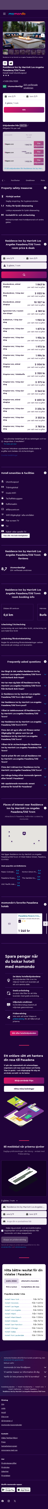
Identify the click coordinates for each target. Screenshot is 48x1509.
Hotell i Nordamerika (25, 1387)
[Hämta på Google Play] (8, 1489)
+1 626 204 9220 (10, 81)
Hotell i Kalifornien (14, 1389)
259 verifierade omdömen (31, 86)
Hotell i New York (12, 1299)
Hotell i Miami (10, 1314)
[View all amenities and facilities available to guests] (45, 473)
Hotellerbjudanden (8, 1387)
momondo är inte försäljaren (17, 1367)
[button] (4, 14)
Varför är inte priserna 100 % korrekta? (21, 1377)
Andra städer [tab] (11, 1281)
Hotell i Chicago (11, 1328)
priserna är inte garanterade (13, 1360)
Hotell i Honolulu (12, 1303)
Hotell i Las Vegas (12, 1307)
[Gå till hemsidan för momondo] (17, 13)
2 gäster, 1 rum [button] (11, 103)
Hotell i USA (39, 1387)
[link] (24, 1033)
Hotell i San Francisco (13, 1325)
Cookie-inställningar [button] (9, 455)
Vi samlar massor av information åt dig (21, 1372)
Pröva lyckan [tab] (11, 1287)
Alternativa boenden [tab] (30, 1281)
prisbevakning (18, 1019)
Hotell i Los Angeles (13, 1310)
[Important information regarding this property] (45, 593)
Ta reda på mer (10, 444)
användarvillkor (6, 1247)
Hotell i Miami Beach (13, 1317)
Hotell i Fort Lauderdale (14, 1335)
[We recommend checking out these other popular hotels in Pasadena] (45, 904)
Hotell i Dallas (10, 1332)
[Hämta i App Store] (23, 1489)
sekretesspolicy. (20, 1247)
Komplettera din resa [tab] (30, 1287)
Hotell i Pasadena (30, 1389)
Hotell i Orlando (11, 1321)
